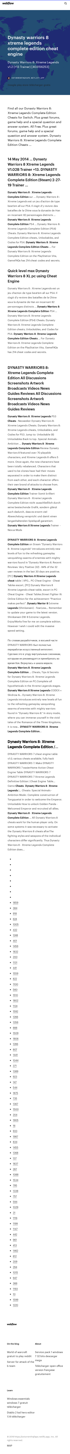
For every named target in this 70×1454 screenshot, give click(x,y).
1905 (15, 1120)
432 (15, 929)
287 (15, 1169)
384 (15, 908)
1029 (15, 1207)
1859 (15, 902)
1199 (15, 1223)
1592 (15, 1011)
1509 (15, 1033)
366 (15, 1283)
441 (15, 967)
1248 (15, 935)
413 (15, 1245)
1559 (15, 973)
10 (14, 1294)
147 (15, 1082)
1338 (15, 1190)
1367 (15, 1103)
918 (15, 913)
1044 (15, 1060)
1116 (15, 1218)
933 (15, 1131)
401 (15, 940)
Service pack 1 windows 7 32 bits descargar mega (49, 1356)
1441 (15, 1054)
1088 (15, 1174)
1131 (15, 962)
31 (14, 1212)
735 (15, 1098)
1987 (15, 1136)
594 (15, 1201)
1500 (16, 1109)
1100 (15, 984)
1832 (15, 951)
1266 (15, 1016)
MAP (9, 1445)
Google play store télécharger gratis (29, 85)
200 (15, 957)
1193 (15, 1288)
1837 (15, 1163)
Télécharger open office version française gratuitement (49, 1370)
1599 (15, 1299)
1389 (15, 1071)
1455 (15, 1147)
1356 (15, 1022)
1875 (15, 1093)
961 (15, 1239)
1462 (15, 1250)
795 (15, 1185)
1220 (15, 1305)
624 (15, 919)
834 (15, 1141)
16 (14, 1125)
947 (15, 1277)
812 (15, 1256)
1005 (16, 924)
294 (15, 1267)
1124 (15, 1006)
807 (15, 1049)
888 (15, 1027)
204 (15, 1114)
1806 (15, 1038)
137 (15, 1158)
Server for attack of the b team (20, 1363)
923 (15, 1076)
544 (15, 1087)
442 (15, 1234)
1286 (15, 1044)
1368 (15, 1152)
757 (15, 1196)
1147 (15, 1228)
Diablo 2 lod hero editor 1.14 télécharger (21, 1414)
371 (15, 1065)
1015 (15, 1272)
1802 (15, 1000)
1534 (15, 1180)
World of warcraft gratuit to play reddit (19, 1354)
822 (15, 978)
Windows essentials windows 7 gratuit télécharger (18, 1402)
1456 (15, 946)
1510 (15, 995)
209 (15, 1261)
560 (15, 989)
